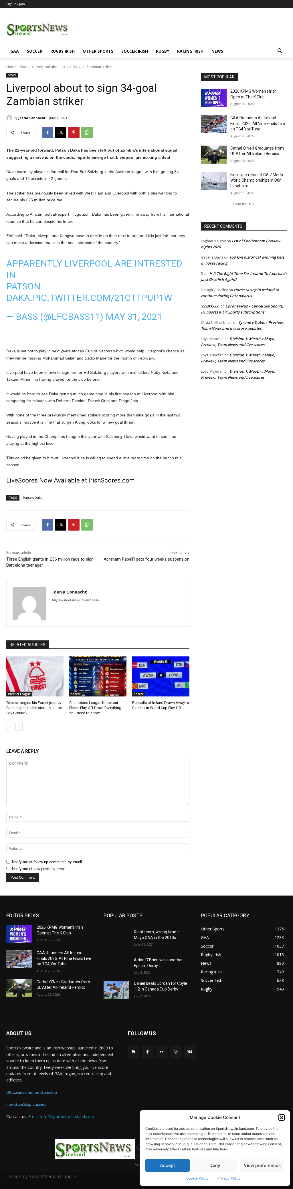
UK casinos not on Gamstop (31, 1092)
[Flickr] (161, 1051)
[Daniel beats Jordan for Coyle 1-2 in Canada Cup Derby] (116, 990)
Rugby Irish (62, 51)
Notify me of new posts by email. (39, 869)
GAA (14, 51)
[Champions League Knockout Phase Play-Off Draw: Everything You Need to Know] (97, 676)
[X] (60, 132)
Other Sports (98, 51)
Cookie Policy (197, 1178)
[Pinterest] (74, 132)
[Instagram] (175, 1051)
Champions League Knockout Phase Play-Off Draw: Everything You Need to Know (95, 707)
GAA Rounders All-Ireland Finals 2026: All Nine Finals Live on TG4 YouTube (257, 123)
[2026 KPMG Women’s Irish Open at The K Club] (214, 98)
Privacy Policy (229, 1178)
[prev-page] (9, 727)
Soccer (34, 51)
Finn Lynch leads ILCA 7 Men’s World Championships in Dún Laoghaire (256, 180)
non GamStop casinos (26, 1104)
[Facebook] (47, 132)
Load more (242, 203)
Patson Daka (33, 497)
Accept (167, 1165)
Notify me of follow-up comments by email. (47, 862)
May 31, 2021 (134, 316)
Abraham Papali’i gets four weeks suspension (146, 559)
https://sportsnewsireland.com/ (75, 600)
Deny (214, 1165)
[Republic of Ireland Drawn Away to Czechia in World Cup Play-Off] (160, 676)
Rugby (162, 51)
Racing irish (190, 51)
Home (11, 66)
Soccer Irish (134, 51)
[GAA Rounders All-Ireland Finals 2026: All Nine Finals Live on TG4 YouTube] (214, 124)
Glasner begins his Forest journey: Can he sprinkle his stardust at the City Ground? (34, 707)
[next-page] (19, 727)
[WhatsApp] (87, 132)
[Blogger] (133, 1051)
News (217, 51)
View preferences (262, 1165)
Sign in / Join (15, 4)
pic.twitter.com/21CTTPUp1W (102, 297)
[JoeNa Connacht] (10, 118)
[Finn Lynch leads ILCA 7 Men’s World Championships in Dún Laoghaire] (214, 181)
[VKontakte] (189, 1051)
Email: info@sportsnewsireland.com (61, 1116)
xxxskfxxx (209, 306)
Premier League (19, 694)
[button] (281, 1117)
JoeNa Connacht (31, 118)
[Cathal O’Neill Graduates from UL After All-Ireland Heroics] (214, 155)
